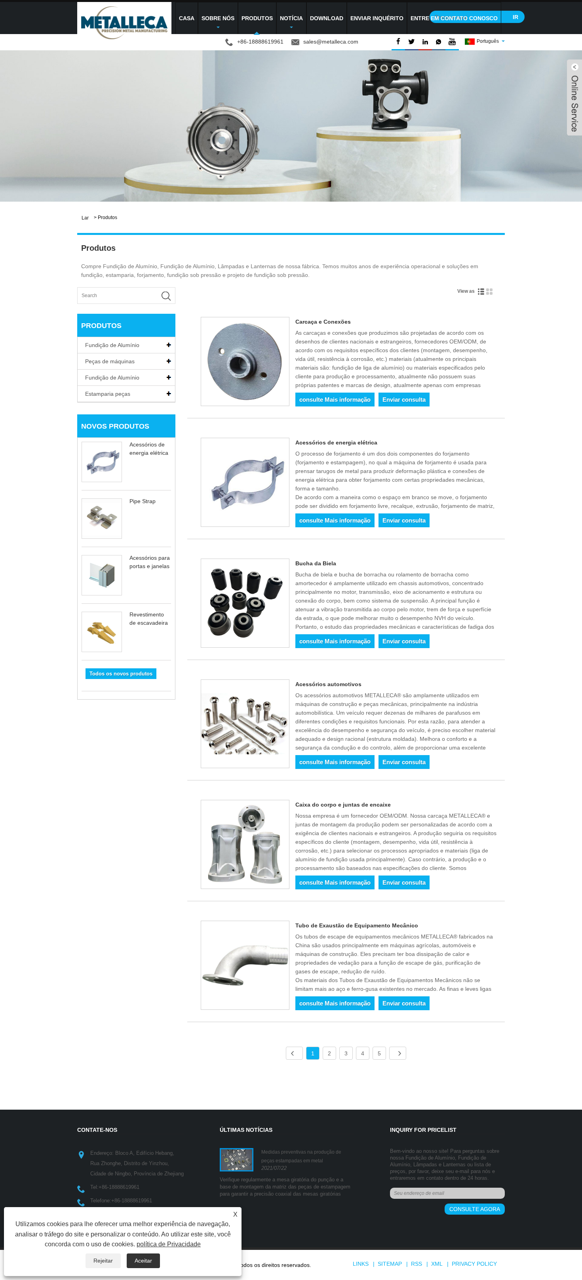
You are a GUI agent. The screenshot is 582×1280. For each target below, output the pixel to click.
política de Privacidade (169, 1244)
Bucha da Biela (315, 563)
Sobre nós (218, 18)
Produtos (257, 18)
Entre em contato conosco (454, 18)
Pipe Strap (142, 501)
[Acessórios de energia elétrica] (245, 484)
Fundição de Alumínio (112, 345)
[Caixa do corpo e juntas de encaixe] (245, 846)
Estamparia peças (107, 394)
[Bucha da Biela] (245, 604)
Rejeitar (103, 1260)
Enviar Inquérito (376, 18)
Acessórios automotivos (328, 684)
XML (437, 1264)
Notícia (291, 18)
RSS (416, 1264)
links (361, 1264)
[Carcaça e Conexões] (245, 363)
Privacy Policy (474, 1264)
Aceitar (143, 1260)
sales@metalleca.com (330, 41)
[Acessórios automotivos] (245, 725)
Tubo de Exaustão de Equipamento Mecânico (356, 925)
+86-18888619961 (119, 1187)
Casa (186, 18)
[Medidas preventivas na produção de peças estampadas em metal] (236, 1159)
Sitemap (390, 1264)
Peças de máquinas (110, 361)
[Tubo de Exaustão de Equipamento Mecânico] (245, 967)
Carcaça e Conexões (323, 322)
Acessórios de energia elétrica (336, 442)
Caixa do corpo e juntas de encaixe (343, 804)
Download (326, 18)
